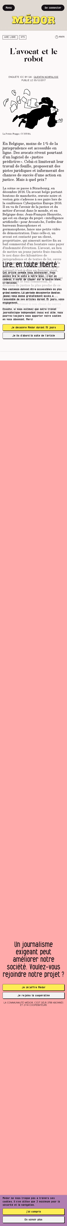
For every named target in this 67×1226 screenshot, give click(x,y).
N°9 (23, 37)
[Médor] (33, 14)
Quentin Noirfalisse (46, 77)
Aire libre (10, 37)
